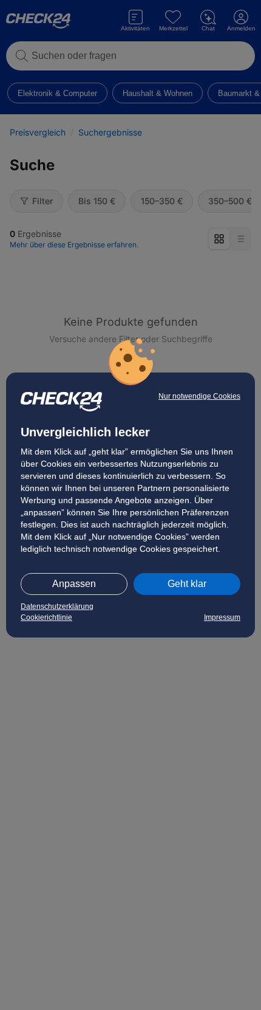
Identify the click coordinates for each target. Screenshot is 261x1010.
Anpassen (74, 584)
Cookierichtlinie (46, 617)
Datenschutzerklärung (57, 606)
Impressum (222, 617)
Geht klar (187, 584)
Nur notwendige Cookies (199, 396)
